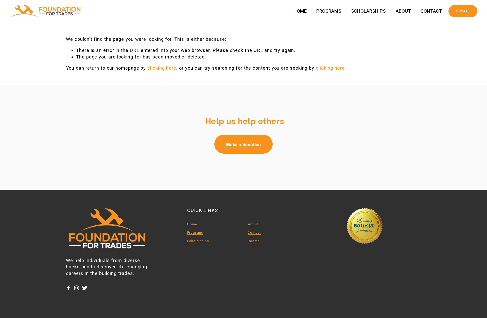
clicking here (161, 68)
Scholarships (368, 11)
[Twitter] (84, 287)
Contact (431, 11)
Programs (328, 11)
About (403, 11)
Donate (254, 241)
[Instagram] (76, 287)
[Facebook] (68, 287)
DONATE (463, 11)
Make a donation (243, 144)
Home (300, 11)
